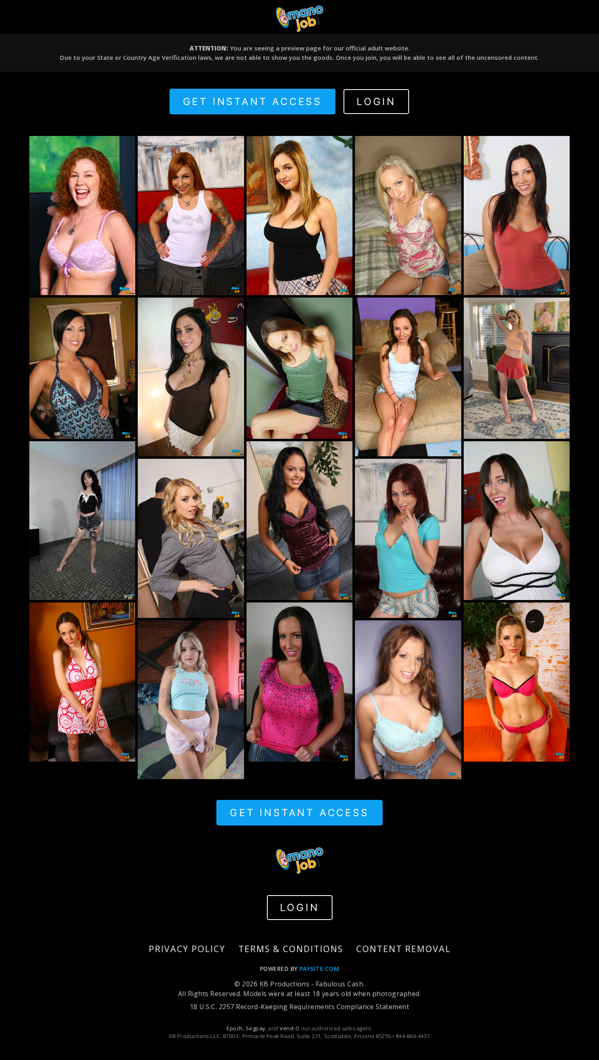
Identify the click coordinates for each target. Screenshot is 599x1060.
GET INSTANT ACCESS (252, 101)
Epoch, (235, 1028)
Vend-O (290, 1028)
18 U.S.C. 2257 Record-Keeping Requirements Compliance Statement (299, 1006)
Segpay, (256, 1028)
